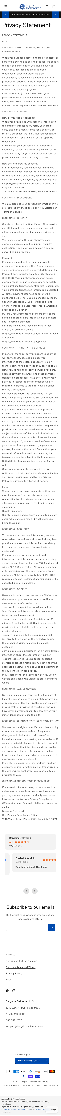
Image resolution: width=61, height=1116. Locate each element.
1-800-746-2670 (43, 1109)
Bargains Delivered (29, 1082)
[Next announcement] (55, 14)
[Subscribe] (51, 927)
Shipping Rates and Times (20, 967)
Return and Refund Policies (21, 961)
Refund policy (19, 1085)
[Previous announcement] (5, 14)
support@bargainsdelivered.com (15, 1109)
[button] (6, 6)
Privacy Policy (14, 973)
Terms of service (50, 1085)
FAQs (9, 979)
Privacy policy (34, 1085)
